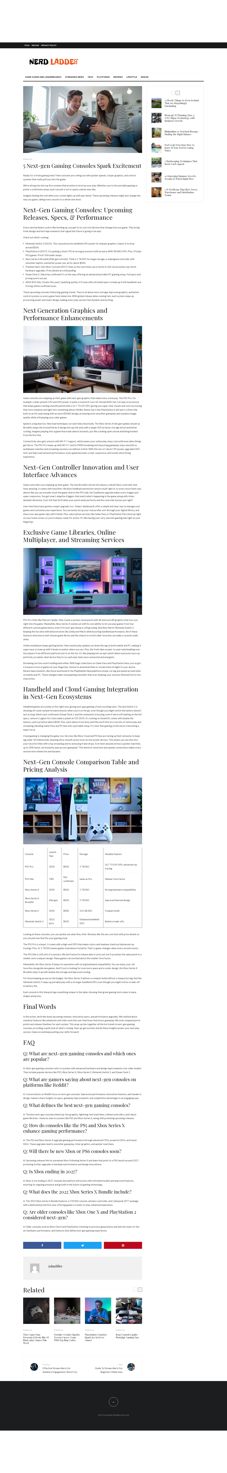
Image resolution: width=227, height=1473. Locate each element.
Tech (26, 45)
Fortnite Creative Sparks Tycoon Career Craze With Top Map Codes (67, 1337)
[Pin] (123, 1245)
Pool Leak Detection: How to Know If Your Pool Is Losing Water (179, 148)
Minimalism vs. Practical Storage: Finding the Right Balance (181, 133)
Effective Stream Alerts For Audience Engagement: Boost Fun (60, 1368)
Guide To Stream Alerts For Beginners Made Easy (109, 1368)
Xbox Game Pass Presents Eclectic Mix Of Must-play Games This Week (36, 1338)
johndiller (55, 1266)
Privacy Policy (49, 45)
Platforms (103, 77)
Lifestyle (131, 77)
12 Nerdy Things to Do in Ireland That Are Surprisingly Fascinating (182, 103)
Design (35, 45)
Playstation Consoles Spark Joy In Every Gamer (96, 1337)
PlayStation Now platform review (91, 670)
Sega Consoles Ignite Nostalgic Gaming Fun (127, 1336)
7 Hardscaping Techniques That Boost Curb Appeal (181, 162)
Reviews (118, 77)
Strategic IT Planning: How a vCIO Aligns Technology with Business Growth (180, 118)
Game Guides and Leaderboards (43, 77)
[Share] (42, 1245)
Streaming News (74, 77)
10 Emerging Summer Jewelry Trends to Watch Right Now (180, 177)
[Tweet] (83, 1245)
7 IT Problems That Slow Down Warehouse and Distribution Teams (181, 192)
